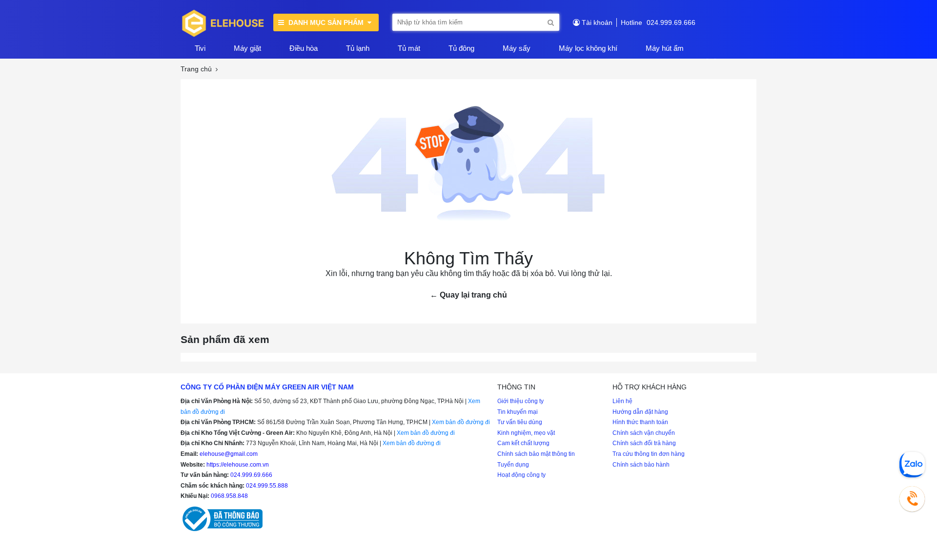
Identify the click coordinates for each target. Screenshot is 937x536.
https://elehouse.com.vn (237, 464)
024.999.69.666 (671, 22)
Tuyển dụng (513, 464)
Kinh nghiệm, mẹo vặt (526, 432)
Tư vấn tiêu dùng (519, 422)
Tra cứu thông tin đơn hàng (648, 453)
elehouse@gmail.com (229, 453)
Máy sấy (516, 48)
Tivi (200, 48)
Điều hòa (303, 48)
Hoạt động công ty (521, 475)
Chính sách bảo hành (641, 464)
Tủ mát (409, 48)
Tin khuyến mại (517, 411)
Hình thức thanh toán (640, 422)
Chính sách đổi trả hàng (644, 443)
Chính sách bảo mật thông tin (536, 453)
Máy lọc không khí (588, 48)
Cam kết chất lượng (523, 443)
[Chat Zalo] (912, 464)
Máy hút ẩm (665, 48)
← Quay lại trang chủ (468, 295)
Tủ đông (461, 48)
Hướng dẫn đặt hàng (640, 411)
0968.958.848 (229, 496)
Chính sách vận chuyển (643, 432)
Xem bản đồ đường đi (461, 422)
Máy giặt (247, 48)
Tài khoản (597, 22)
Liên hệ (622, 401)
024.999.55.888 (267, 485)
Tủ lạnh (357, 48)
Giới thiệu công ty (520, 401)
